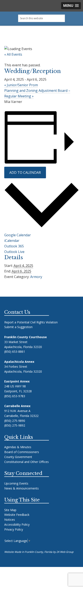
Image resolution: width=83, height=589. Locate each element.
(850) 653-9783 (14, 396)
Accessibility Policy (17, 524)
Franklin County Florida (41, 37)
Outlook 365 (14, 246)
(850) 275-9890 (14, 421)
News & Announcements (21, 488)
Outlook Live (14, 251)
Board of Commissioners (21, 452)
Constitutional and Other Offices (26, 462)
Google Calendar (17, 235)
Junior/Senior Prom (21, 85)
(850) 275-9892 (14, 425)
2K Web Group (64, 552)
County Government (18, 457)
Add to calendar (25, 172)
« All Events (13, 54)
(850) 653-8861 (14, 352)
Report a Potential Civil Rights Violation (31, 322)
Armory (36, 276)
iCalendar (11, 240)
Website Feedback (16, 515)
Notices (9, 520)
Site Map (10, 510)
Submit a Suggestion (18, 327)
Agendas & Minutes (17, 447)
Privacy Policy (13, 529)
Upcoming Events (16, 483)
